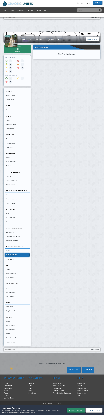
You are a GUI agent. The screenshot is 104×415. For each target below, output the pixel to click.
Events (8, 120)
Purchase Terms (58, 391)
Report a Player (82, 391)
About (79, 386)
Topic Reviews (10, 166)
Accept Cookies (76, 410)
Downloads (32, 393)
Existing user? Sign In (83, 3)
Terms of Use (57, 383)
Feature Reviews (11, 184)
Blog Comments (10, 311)
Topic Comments (11, 161)
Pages (8, 251)
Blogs (30, 391)
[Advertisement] (52, 25)
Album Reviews (10, 342)
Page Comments (11, 255)
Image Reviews (10, 329)
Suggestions (10, 232)
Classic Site (8, 388)
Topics (8, 157)
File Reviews (9, 147)
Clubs (30, 388)
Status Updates (91, 10)
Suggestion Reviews (12, 240)
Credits (6, 395)
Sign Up (97, 3)
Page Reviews (10, 259)
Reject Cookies (94, 410)
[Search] (99, 10)
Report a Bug (81, 393)
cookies (13, 410)
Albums (8, 333)
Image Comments (11, 325)
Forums (11, 10)
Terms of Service (59, 386)
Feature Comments (11, 180)
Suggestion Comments (13, 236)
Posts (7, 110)
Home (4, 10)
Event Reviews (10, 128)
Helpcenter (81, 383)
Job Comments (10, 292)
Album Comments (11, 338)
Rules (6, 393)
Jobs (7, 288)
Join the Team (9, 398)
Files (7, 139)
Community (21, 10)
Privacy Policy (73, 370)
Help (45, 10)
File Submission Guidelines (62, 393)
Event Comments (11, 124)
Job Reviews (10, 296)
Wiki (78, 395)
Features (8, 176)
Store (39, 10)
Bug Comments (10, 217)
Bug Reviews (10, 222)
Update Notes (8, 386)
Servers (31, 10)
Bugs (7, 213)
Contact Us (88, 370)
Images (8, 321)
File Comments (10, 143)
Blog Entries (9, 306)
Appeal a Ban (81, 388)
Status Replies (10, 99)
